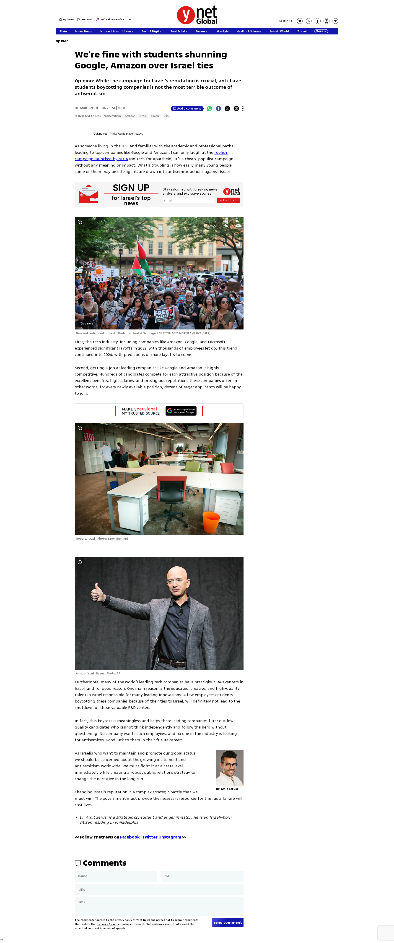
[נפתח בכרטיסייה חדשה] (300, 21)
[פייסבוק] (318, 21)
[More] (243, 108)
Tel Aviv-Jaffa (115, 19)
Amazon (130, 116)
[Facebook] (218, 108)
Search (283, 21)
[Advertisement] (376, 68)
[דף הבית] (197, 23)
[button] (129, 19)
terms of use (106, 924)
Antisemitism (112, 116)
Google (155, 116)
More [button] (319, 31)
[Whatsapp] (209, 108)
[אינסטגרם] (326, 21)
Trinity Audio (117, 133)
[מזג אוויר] (98, 21)
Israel (143, 116)
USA (166, 116)
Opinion (62, 41)
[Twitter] (227, 108)
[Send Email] (236, 108)
